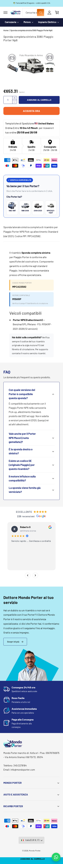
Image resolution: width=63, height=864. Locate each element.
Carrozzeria (10, 22)
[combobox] (33, 12)
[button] (5, 12)
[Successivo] (35, 575)
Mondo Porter (34, 850)
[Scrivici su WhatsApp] (56, 857)
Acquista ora (31, 110)
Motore (27, 22)
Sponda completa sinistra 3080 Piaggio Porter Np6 (31, 30)
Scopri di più (13, 641)
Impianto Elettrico (47, 22)
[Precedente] (27, 575)
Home (5, 30)
